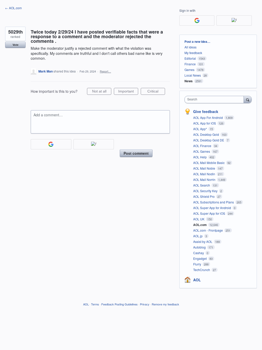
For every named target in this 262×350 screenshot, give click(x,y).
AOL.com (200, 224)
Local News (192, 75)
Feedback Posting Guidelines (119, 304)
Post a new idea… (197, 41)
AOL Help (200, 157)
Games (189, 69)
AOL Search (202, 185)
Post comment (136, 153)
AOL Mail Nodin (204, 174)
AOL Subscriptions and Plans (214, 202)
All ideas (190, 47)
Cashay (199, 253)
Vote (15, 45)
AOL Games (202, 151)
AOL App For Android (208, 117)
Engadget (200, 258)
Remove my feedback (165, 304)
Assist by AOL (203, 241)
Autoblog (199, 247)
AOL (197, 279)
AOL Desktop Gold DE (209, 140)
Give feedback (205, 111)
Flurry (197, 264)
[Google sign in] (51, 144)
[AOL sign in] (93, 144)
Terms (95, 304)
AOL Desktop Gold (206, 134)
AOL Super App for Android (212, 207)
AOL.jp (198, 236)
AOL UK (199, 219)
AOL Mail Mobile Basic (209, 162)
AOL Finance (202, 145)
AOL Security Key (205, 191)
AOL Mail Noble (204, 168)
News (188, 81)
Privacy (144, 304)
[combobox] (215, 99)
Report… (105, 71)
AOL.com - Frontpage (208, 230)
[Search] (248, 99)
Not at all (101, 92)
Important (128, 92)
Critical (156, 92)
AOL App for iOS (205, 123)
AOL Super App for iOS (209, 213)
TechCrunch (202, 269)
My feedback (193, 52)
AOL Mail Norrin (204, 179)
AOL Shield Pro (204, 196)
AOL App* (200, 129)
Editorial (190, 58)
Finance (190, 64)
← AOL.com (13, 8)
